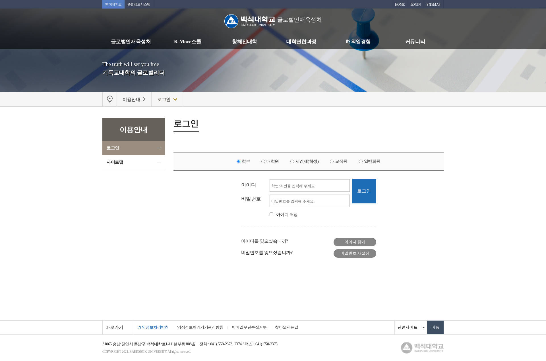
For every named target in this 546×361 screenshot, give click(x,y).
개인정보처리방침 (153, 327)
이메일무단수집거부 (249, 327)
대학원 (272, 161)
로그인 (113, 148)
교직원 (341, 161)
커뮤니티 (415, 41)
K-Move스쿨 (187, 41)
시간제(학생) (307, 161)
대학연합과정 (301, 41)
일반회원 (372, 161)
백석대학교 (113, 4)
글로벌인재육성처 (131, 41)
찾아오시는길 (286, 327)
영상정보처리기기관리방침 (200, 327)
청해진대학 (244, 41)
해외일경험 (358, 41)
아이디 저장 (287, 214)
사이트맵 (115, 162)
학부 (246, 161)
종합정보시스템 (138, 4)
